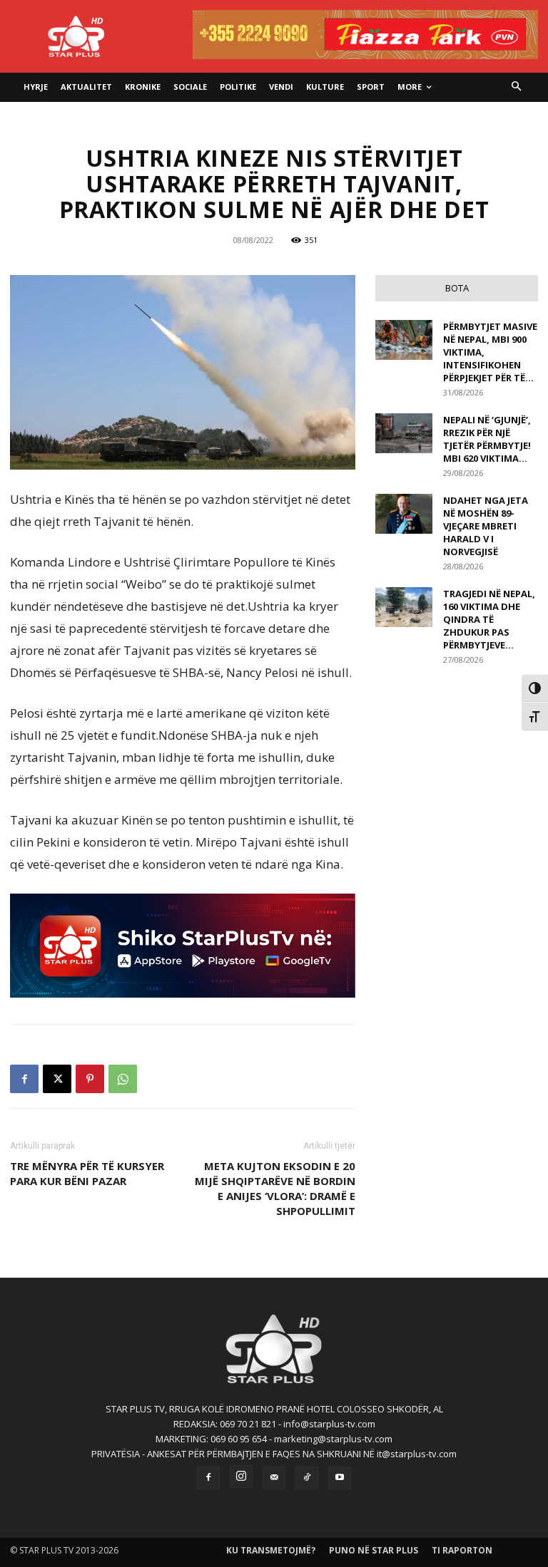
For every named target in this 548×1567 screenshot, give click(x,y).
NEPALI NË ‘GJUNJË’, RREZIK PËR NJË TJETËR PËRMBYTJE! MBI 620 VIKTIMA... (487, 439)
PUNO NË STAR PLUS (373, 1550)
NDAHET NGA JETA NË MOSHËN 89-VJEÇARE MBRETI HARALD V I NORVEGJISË (485, 526)
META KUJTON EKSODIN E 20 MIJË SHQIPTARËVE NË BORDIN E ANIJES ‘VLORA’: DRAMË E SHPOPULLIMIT (275, 1188)
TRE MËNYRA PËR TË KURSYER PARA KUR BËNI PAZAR (87, 1173)
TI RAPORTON (462, 1550)
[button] (517, 87)
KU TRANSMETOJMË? (270, 1550)
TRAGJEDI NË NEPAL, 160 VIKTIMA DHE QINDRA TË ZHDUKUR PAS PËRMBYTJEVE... (489, 619)
